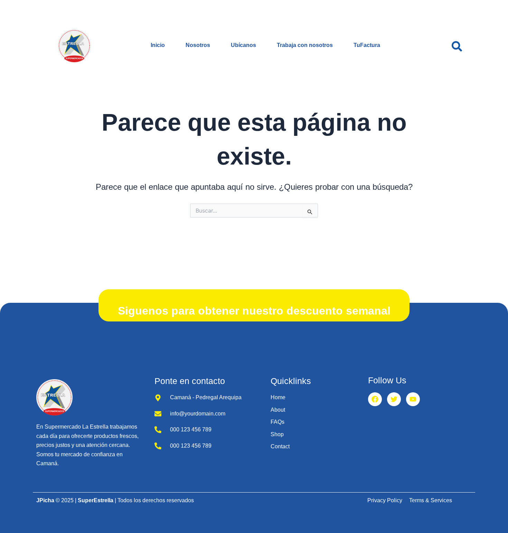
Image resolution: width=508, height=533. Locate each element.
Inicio (158, 45)
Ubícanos (243, 45)
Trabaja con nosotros (305, 45)
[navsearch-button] (457, 46)
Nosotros (198, 45)
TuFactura (367, 45)
